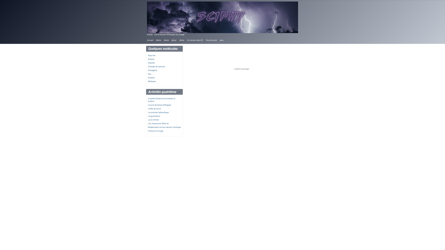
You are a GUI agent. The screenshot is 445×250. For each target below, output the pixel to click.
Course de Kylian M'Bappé (159, 105)
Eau (149, 74)
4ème (173, 40)
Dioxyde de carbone (156, 66)
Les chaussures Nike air (158, 123)
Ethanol (151, 77)
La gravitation (154, 116)
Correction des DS (195, 40)
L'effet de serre (154, 108)
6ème (158, 40)
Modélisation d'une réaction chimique (164, 127)
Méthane (152, 81)
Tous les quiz (211, 40)
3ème (181, 40)
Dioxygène (152, 70)
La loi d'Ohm (153, 120)
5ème (166, 40)
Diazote (151, 63)
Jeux (221, 40)
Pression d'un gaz (155, 131)
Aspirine (151, 55)
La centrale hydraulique (158, 112)
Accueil (150, 40)
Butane (151, 59)
